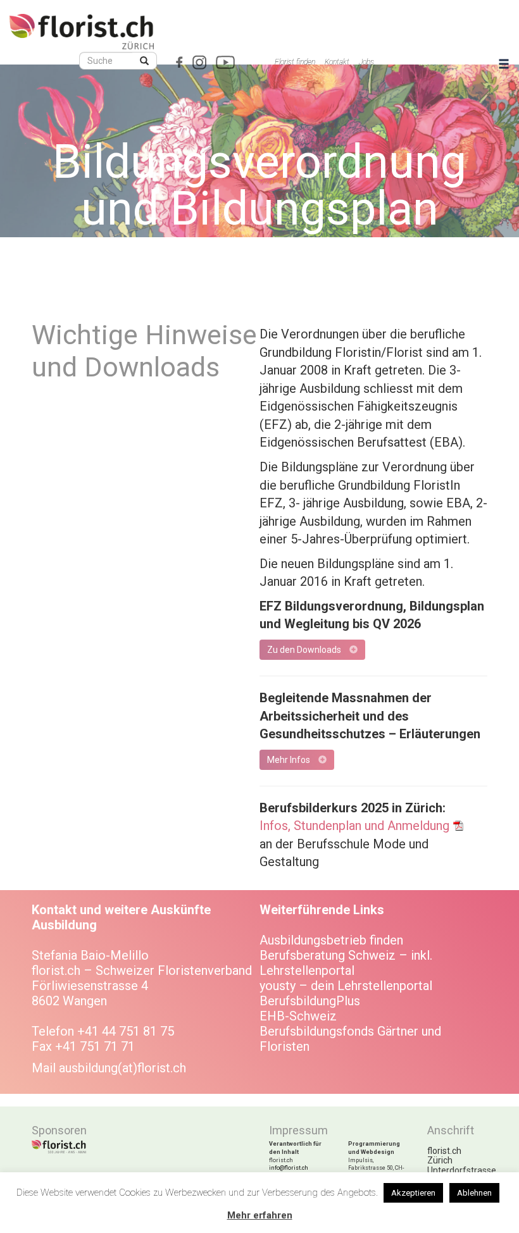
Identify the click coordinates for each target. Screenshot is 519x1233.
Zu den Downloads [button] (305, 650)
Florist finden (295, 62)
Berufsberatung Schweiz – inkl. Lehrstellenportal (346, 963)
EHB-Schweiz (298, 1016)
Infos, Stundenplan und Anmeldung (354, 825)
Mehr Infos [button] (289, 760)
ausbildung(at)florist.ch (122, 1067)
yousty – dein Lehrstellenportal (346, 985)
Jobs (366, 62)
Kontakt (337, 62)
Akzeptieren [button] (413, 1193)
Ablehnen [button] (474, 1193)
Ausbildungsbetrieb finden (331, 940)
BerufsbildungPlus (310, 1000)
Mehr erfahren (259, 1215)
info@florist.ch (288, 1168)
